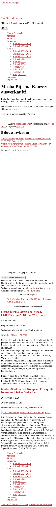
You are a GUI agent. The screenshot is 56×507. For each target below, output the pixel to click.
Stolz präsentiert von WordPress (37, 504)
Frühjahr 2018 (19, 74)
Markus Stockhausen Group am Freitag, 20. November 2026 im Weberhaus (27, 391)
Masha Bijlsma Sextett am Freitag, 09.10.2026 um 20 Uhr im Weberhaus (23, 313)
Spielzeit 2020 (19, 64)
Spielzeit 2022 (19, 59)
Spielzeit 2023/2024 (22, 56)
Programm (11, 41)
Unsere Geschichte (15, 33)
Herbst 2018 (18, 72)
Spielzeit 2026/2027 (22, 46)
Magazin (11, 36)
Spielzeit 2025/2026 (22, 43)
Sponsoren (12, 77)
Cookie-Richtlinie (32, 290)
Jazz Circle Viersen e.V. (12, 18)
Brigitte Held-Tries (22, 124)
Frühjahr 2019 (19, 69)
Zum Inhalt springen (10, 2)
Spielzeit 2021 (19, 61)
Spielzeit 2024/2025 (22, 54)
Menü (4, 28)
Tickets (10, 38)
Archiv (10, 48)
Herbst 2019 (18, 67)
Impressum (12, 79)
